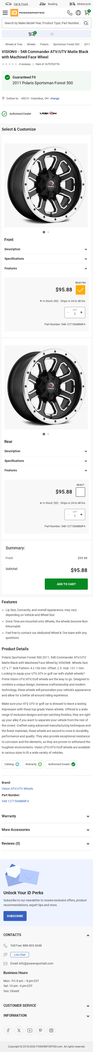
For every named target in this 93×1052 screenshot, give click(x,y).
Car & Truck (21, 4)
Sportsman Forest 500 (66, 44)
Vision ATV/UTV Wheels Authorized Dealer (61, 764)
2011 (87, 44)
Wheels (31, 44)
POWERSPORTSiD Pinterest (40, 1030)
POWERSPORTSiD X (18, 1030)
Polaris (44, 44)
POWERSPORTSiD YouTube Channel (29, 1030)
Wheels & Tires (13, 44)
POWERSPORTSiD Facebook (8, 1030)
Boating (52, 4)
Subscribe (15, 916)
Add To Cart (66, 584)
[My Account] (78, 13)
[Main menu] (5, 13)
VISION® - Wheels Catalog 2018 (11, 764)
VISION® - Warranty (33, 764)
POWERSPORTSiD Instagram (51, 1030)
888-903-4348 (32, 945)
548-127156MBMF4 (15, 801)
